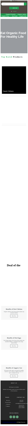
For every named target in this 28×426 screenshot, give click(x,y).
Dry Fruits (14, 16)
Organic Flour (5, 16)
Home (2, 14)
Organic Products (11, 14)
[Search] (25, 4)
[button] (14, 8)
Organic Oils (23, 16)
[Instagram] (17, 417)
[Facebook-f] (14, 417)
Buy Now (14, 316)
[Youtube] (10, 417)
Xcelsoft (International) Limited (9, 422)
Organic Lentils (22, 14)
